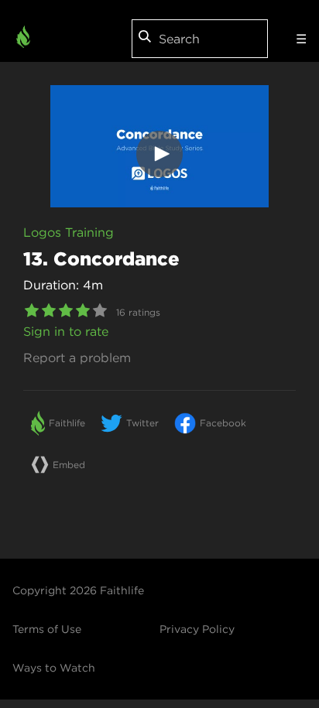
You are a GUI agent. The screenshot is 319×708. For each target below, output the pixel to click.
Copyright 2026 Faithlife (78, 590)
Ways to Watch (53, 668)
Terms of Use (46, 629)
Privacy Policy (197, 629)
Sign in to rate (65, 331)
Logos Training (68, 232)
